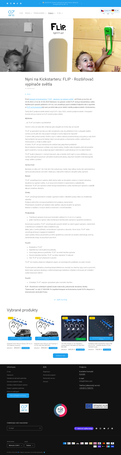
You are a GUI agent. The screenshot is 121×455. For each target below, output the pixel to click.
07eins (13, 452)
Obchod (27, 13)
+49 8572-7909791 (86, 388)
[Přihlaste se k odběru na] (40, 428)
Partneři (45, 381)
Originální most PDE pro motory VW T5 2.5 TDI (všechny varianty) (19, 344)
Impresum (10, 375)
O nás (59, 13)
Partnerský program (49, 375)
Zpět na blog (62, 300)
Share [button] (29, 94)
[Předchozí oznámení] (40, 3)
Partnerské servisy (49, 378)
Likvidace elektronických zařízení (17, 385)
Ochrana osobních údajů (14, 381)
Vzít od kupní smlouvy (18, 395)
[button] (28, 13)
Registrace (46, 371)
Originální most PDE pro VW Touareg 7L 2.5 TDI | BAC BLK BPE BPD (46, 344)
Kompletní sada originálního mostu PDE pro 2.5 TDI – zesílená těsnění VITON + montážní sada (100, 345)
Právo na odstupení (13, 391)
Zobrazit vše (60, 355)
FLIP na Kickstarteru (34, 107)
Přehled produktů (39, 13)
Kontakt (82, 374)
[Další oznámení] (81, 3)
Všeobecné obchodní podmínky (16, 378)
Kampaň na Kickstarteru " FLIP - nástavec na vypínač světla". (51, 99)
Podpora (50, 13)
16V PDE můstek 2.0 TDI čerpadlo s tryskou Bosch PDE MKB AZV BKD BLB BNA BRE (72, 345)
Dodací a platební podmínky (15, 388)
